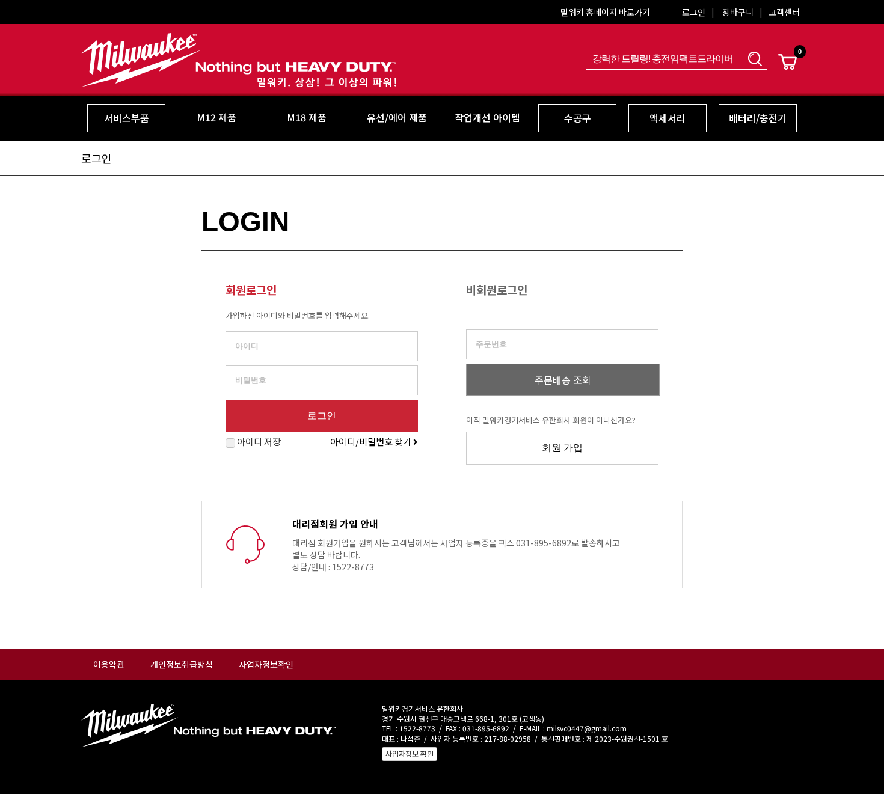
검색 (754, 58)
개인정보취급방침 (181, 664)
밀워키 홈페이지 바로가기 (605, 12)
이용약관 (108, 664)
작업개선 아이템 (487, 117)
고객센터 (784, 12)
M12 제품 (216, 117)
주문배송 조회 (563, 380)
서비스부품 (126, 118)
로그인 (693, 12)
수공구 (577, 118)
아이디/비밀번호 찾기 (371, 441)
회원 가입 (562, 447)
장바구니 (738, 12)
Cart (787, 62)
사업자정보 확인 (409, 753)
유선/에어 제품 (397, 117)
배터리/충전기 (758, 118)
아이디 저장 (258, 441)
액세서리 (667, 118)
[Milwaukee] (238, 79)
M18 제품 (307, 117)
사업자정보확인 (266, 664)
